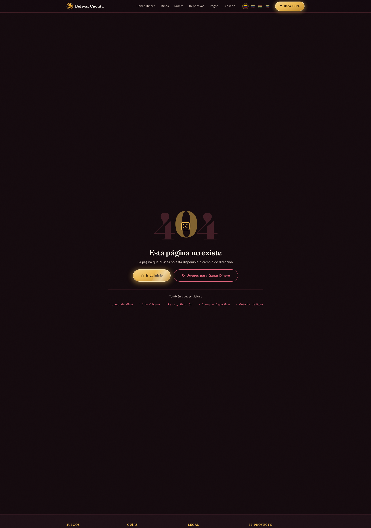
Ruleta (179, 6)
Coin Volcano (151, 304)
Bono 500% (292, 6)
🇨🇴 (253, 6)
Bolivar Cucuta (89, 6)
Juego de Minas (123, 304)
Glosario (229, 6)
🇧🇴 (260, 6)
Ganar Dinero (145, 6)
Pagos (214, 6)
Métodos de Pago (251, 304)
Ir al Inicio (154, 275)
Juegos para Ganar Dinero (208, 275)
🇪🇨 (267, 6)
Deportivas (196, 6)
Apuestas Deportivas (216, 304)
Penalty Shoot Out (180, 304)
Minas (165, 6)
